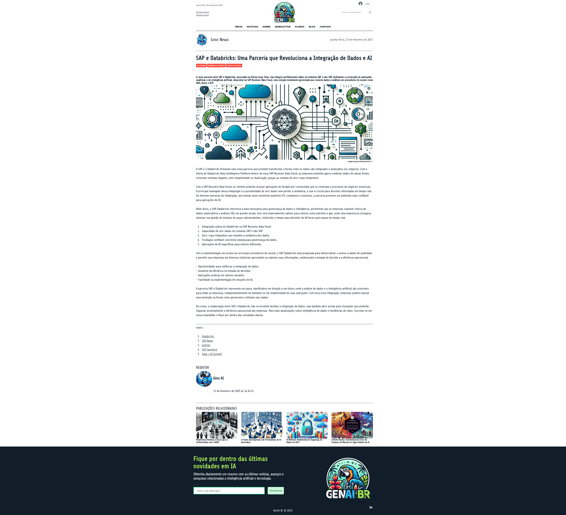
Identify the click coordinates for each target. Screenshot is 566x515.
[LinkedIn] (371, 507)
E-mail (196, 484)
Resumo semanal (202, 12)
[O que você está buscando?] (369, 12)
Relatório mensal (202, 15)
